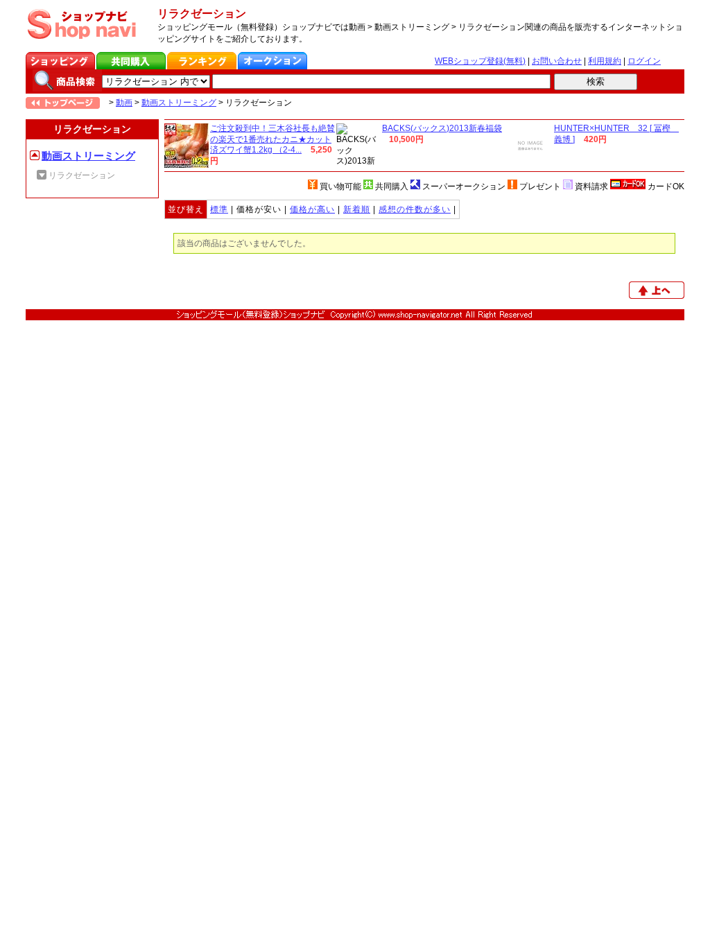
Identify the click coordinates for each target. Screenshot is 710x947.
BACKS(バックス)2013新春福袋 (442, 128)
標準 (219, 209)
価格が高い (312, 209)
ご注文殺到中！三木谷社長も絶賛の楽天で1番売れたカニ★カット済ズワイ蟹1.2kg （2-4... (272, 139)
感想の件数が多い (415, 209)
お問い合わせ (557, 61)
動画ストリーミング (178, 102)
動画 (124, 102)
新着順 (356, 209)
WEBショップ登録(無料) (480, 61)
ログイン (644, 61)
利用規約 (604, 61)
